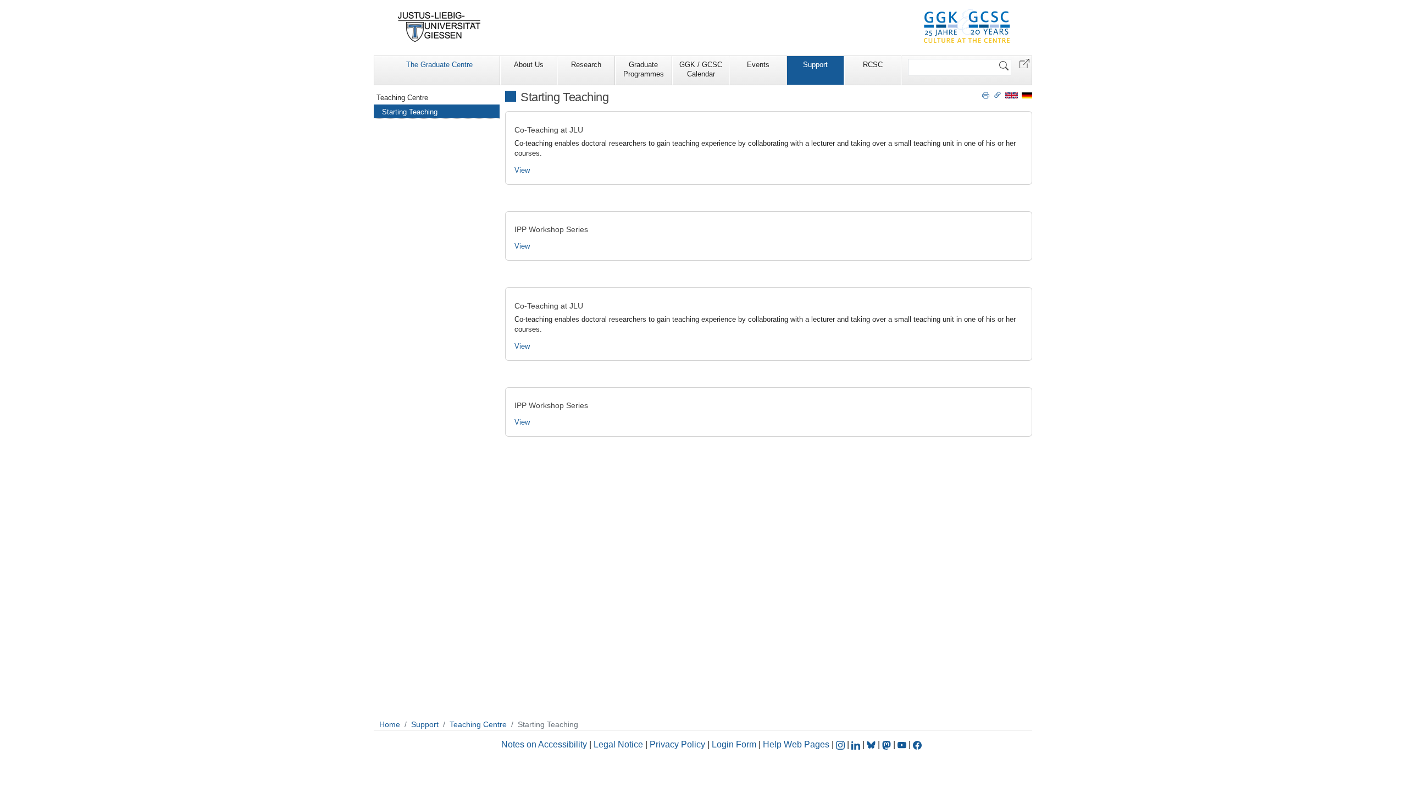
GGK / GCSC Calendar (700, 69)
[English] (1011, 95)
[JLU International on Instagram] (841, 744)
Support (815, 65)
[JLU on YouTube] (903, 744)
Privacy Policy (677, 744)
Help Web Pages (796, 744)
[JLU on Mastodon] (887, 744)
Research (586, 65)
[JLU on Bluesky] (872, 744)
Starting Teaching (409, 112)
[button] (1024, 63)
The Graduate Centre (439, 65)
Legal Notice (618, 744)
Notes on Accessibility (545, 744)
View (522, 170)
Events (758, 65)
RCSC (873, 65)
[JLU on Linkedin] (856, 744)
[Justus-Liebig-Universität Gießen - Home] (439, 26)
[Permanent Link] (997, 94)
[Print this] (985, 94)
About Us (529, 65)
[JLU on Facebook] (917, 744)
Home (389, 724)
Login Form (734, 744)
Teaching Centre (402, 98)
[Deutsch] (1027, 95)
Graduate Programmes (643, 69)
